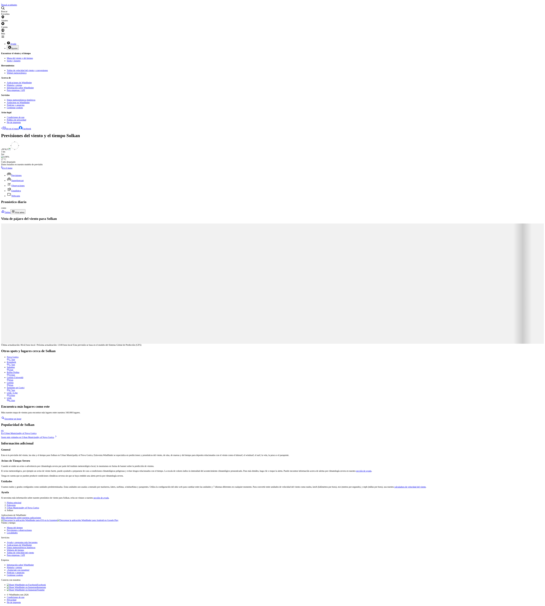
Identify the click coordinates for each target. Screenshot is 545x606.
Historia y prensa (14, 85)
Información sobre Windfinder (20, 88)
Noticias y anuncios (15, 105)
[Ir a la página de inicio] (1, 2)
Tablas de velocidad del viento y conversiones (27, 70)
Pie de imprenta (14, 122)
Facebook (26, 128)
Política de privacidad (16, 120)
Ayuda (13, 44)
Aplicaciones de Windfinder (19, 82)
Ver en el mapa (12, 128)
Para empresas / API (16, 90)
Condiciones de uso (15, 117)
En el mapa (7, 168)
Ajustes (14, 48)
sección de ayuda (363, 471)
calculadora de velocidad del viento (410, 487)
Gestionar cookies (15, 107)
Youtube (41, 590)
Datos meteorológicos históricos (21, 100)
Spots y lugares (13, 61)
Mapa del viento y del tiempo (20, 58)
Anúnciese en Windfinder (18, 102)
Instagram (41, 587)
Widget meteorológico (17, 73)
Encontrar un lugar (13, 419)
